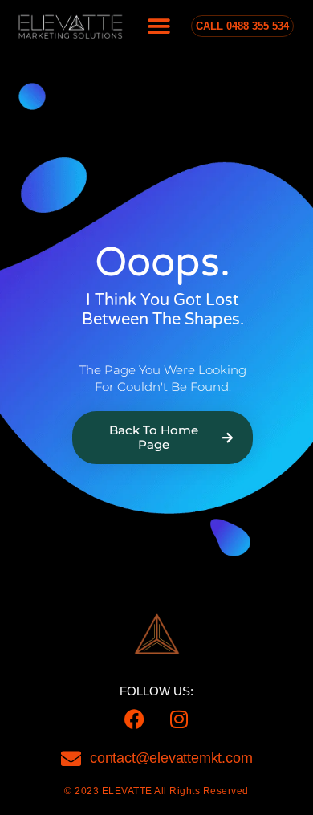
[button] (159, 26)
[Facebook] (135, 719)
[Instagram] (179, 719)
